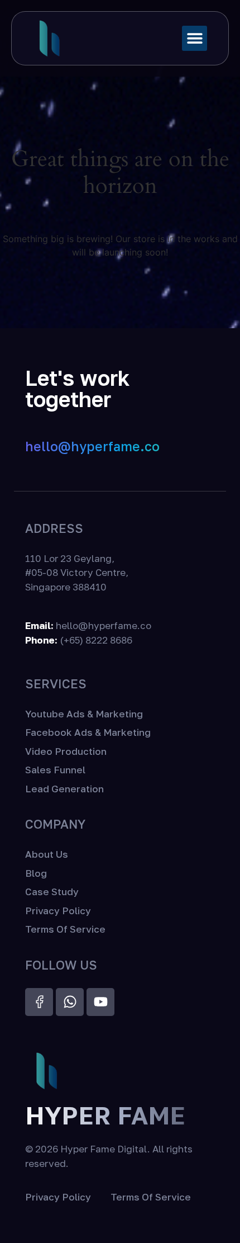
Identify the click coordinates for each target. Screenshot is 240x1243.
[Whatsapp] (70, 1002)
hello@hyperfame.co (92, 446)
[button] (194, 38)
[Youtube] (100, 1002)
